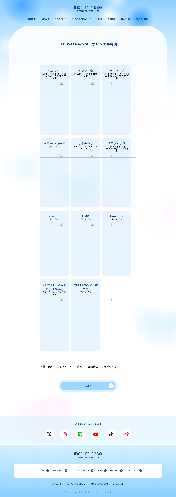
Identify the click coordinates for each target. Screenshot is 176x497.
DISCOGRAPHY (81, 19)
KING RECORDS (76, 484)
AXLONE (57, 484)
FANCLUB (141, 19)
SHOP (112, 19)
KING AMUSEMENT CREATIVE (107, 484)
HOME (32, 19)
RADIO (125, 19)
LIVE (100, 19)
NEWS (45, 19)
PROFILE (60, 19)
